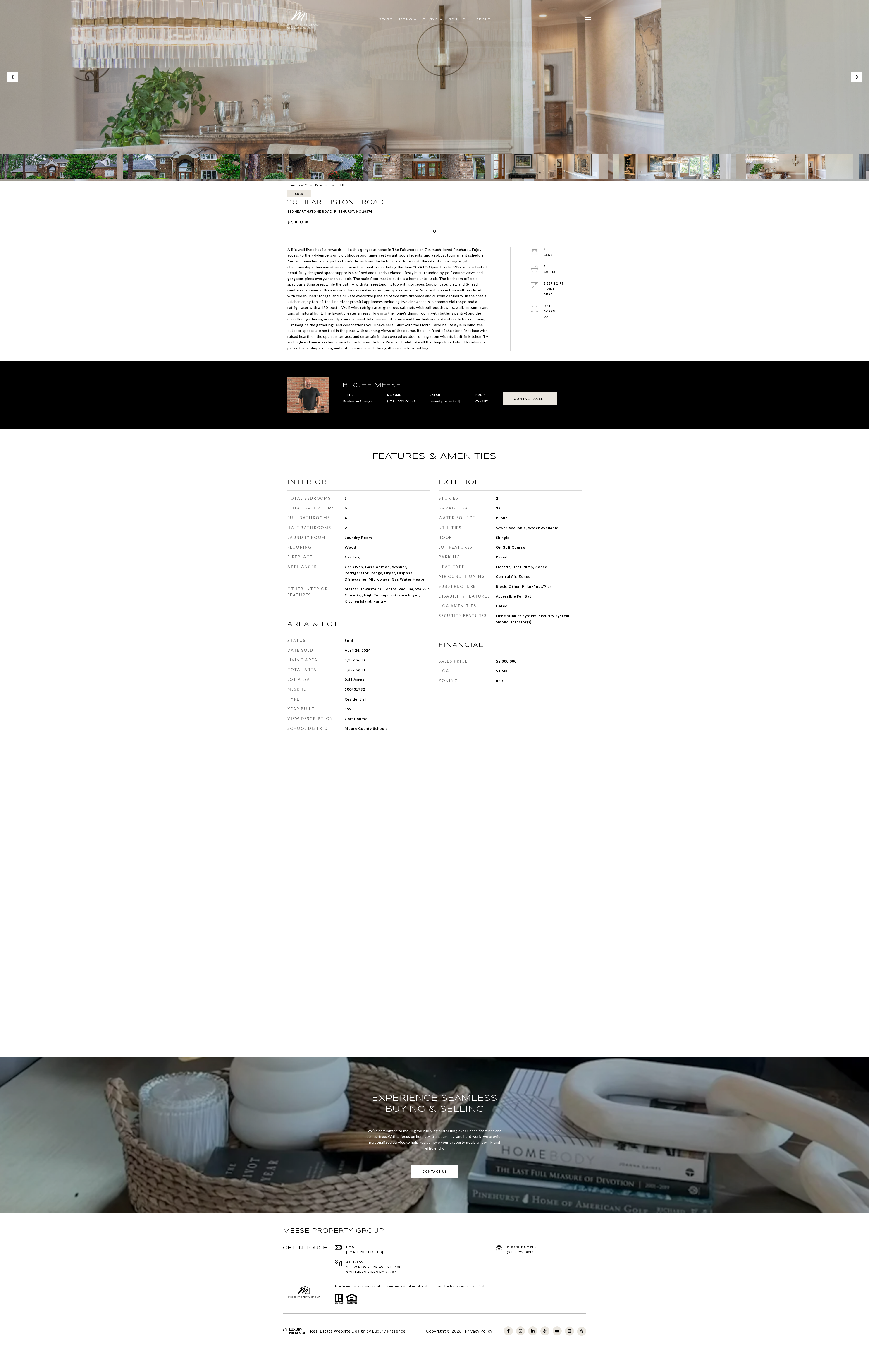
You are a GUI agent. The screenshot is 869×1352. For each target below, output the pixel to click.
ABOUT (483, 19)
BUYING (430, 19)
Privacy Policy (478, 1330)
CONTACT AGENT (530, 399)
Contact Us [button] (434, 1171)
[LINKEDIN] (532, 1330)
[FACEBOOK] (508, 1330)
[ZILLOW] (581, 1330)
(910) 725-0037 (520, 1252)
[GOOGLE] (569, 1330)
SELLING (457, 19)
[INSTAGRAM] (520, 1330)
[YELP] (544, 1330)
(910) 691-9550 (401, 401)
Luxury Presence (389, 1330)
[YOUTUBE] (557, 1330)
